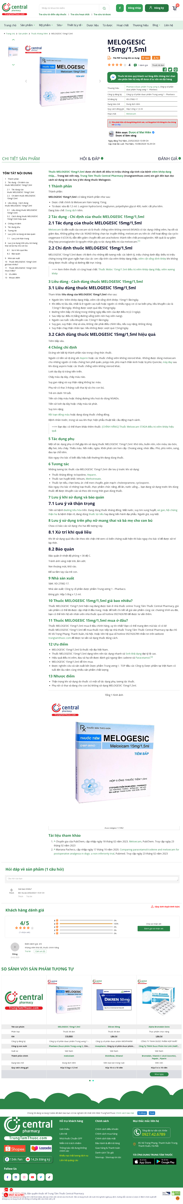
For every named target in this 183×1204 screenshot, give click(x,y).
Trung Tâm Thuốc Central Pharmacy (101, 175)
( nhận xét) (24, 932)
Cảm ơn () (40, 951)
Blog (155, 25)
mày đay (167, 362)
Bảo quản (16, 253)
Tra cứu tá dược (102, 14)
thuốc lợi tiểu (96, 514)
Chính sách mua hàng (106, 1133)
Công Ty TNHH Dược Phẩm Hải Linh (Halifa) (159, 1046)
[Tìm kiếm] (103, 8)
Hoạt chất (123, 25)
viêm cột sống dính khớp (152, 258)
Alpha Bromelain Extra (159, 1026)
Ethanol (119, 1056)
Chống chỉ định (14, 223)
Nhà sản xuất (14, 258)
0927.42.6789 (153, 1134)
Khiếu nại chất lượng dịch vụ (73, 1155)
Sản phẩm (26, 25)
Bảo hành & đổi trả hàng (107, 1143)
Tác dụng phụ (14, 227)
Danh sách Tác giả (104, 1152)
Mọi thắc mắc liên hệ (146, 1121)
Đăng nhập (134, 7)
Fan (16, 1159)
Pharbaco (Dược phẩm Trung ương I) (142, 86)
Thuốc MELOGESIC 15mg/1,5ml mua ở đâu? (20, 269)
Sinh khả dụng (134, 653)
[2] (151, 657)
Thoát (152, 1113)
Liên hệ (168, 25)
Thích (21, 896)
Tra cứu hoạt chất (80, 14)
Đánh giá (169, 158)
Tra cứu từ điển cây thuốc (52, 14)
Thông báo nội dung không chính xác (73, 1149)
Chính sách (102, 1121)
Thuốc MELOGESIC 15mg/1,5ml (66, 171)
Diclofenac (110, 1056)
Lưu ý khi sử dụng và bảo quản (21, 234)
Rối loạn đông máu (59, 414)
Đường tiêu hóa (73, 510)
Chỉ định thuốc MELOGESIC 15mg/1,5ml (21, 197)
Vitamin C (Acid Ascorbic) (164, 1056)
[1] (139, 241)
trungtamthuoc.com (59, 637)
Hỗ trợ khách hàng (71, 1121)
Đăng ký (159, 7)
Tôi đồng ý (142, 1113)
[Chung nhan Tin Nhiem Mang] (166, 1194)
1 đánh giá (143, 65)
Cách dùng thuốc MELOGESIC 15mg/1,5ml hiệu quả (22, 217)
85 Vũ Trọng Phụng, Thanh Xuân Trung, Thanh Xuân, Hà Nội (158, 1144)
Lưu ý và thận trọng (21, 238)
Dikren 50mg (114, 1026)
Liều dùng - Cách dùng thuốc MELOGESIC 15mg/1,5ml (18, 204)
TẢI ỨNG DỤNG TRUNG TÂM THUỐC (153, 1154)
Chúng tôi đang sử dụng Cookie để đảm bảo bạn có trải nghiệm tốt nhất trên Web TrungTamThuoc (80, 1113)
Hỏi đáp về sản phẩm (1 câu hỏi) (34, 869)
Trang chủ (10, 25)
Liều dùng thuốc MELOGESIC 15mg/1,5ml (22, 211)
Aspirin (84, 358)
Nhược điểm (14, 277)
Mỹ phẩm (45, 25)
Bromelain (146, 1056)
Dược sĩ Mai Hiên (140, 132)
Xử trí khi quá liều (20, 250)
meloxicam (69, 1056)
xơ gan (161, 510)
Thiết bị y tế (74, 25)
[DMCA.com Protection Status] (176, 1194)
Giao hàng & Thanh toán (107, 1147)
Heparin (91, 474)
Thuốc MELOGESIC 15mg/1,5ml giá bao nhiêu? (20, 263)
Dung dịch (71, 210)
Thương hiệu (140, 25)
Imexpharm (100, 1046)
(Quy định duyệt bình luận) (167, 906)
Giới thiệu (64, 1129)
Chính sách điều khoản (106, 1129)
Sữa (59, 25)
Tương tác (12, 230)
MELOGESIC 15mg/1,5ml (69, 1026)
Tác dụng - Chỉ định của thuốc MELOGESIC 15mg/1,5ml (18, 183)
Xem (147, 58)
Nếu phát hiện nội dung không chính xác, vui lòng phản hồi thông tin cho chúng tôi (144, 123)
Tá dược (108, 25)
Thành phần (13, 179)
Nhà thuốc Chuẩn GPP (70, 1138)
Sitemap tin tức (113, 1157)
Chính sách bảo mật (125, 1113)
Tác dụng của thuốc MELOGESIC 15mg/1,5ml (20, 190)
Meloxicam (131, 113)
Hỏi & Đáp (91, 158)
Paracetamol (143, 657)
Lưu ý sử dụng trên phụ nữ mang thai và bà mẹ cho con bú (21, 244)
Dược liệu (93, 25)
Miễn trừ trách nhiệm (70, 1143)
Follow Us (10, 1168)
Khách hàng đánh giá (24, 910)
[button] (90, 1080)
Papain (155, 1058)
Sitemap (99, 1157)
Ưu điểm (13, 274)
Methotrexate (93, 478)
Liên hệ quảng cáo (68, 1160)
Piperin (163, 1058)
